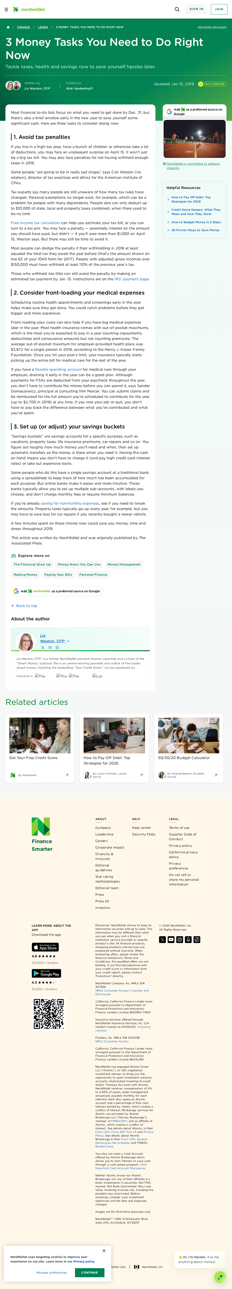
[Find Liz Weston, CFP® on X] (43, 647)
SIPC (124, 1121)
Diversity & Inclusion (104, 856)
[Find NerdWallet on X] (162, 939)
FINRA (115, 1121)
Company (103, 828)
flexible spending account (58, 369)
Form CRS (102, 1132)
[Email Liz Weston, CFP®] (50, 647)
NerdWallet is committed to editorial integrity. (193, 166)
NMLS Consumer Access (111, 990)
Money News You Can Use (79, 564)
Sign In (197, 9)
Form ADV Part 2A (124, 1132)
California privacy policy (183, 854)
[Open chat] (220, 1277)
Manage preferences (51, 1272)
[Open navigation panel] (6, 9)
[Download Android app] (46, 973)
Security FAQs (143, 834)
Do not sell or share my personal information (184, 879)
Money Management (124, 564)
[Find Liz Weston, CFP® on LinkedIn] (57, 647)
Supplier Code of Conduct (182, 836)
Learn (43, 27)
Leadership (104, 834)
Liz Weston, (53, 638)
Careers (101, 841)
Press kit (102, 901)
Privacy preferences (178, 866)
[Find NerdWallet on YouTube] (171, 939)
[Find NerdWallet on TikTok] (196, 939)
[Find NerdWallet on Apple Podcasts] (188, 939)
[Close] (225, 1251)
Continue (89, 1272)
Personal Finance (93, 574)
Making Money (25, 574)
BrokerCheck (104, 1146)
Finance (23, 27)
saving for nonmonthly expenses (70, 503)
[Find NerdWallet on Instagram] (179, 939)
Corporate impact (109, 847)
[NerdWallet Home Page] (29, 9)
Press (99, 894)
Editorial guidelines (103, 867)
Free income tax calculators (35, 223)
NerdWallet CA (152, 1267)
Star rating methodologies (107, 879)
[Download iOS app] (45, 947)
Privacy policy (180, 845)
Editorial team (106, 888)
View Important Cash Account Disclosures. (121, 1166)
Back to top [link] (26, 606)
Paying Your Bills (58, 574)
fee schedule (120, 1142)
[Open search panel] (177, 9)
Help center (141, 828)
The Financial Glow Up (32, 564)
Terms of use (179, 828)
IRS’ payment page (131, 279)
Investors (103, 907)
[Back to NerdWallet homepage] (8, 27)
